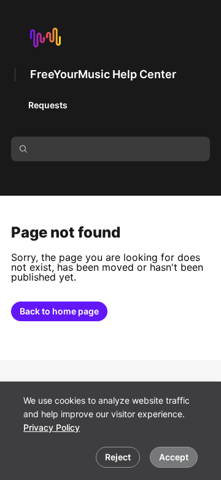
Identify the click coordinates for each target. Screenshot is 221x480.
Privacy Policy (51, 427)
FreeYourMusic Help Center (103, 74)
